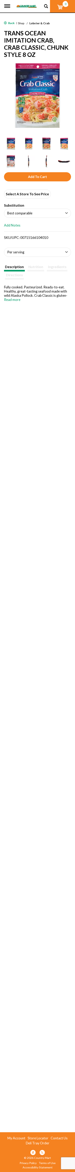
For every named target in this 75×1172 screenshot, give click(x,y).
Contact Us (59, 1138)
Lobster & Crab (39, 23)
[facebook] (33, 1153)
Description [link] (14, 267)
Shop (21, 23)
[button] (11, 144)
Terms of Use (47, 1163)
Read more (12, 300)
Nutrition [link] (35, 267)
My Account (16, 1138)
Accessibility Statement (38, 1167)
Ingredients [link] (57, 267)
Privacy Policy (28, 1163)
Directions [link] (14, 275)
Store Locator (38, 1138)
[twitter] (42, 1153)
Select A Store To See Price (27, 194)
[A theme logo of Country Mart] (27, 4)
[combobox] (37, 213)
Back (11, 23)
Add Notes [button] (12, 225)
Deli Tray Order (37, 1143)
